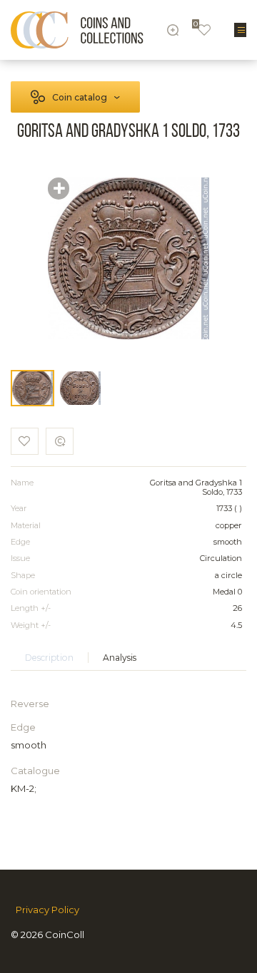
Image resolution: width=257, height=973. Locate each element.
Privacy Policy (47, 910)
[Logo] (77, 29)
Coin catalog (79, 97)
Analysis (119, 657)
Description (49, 657)
